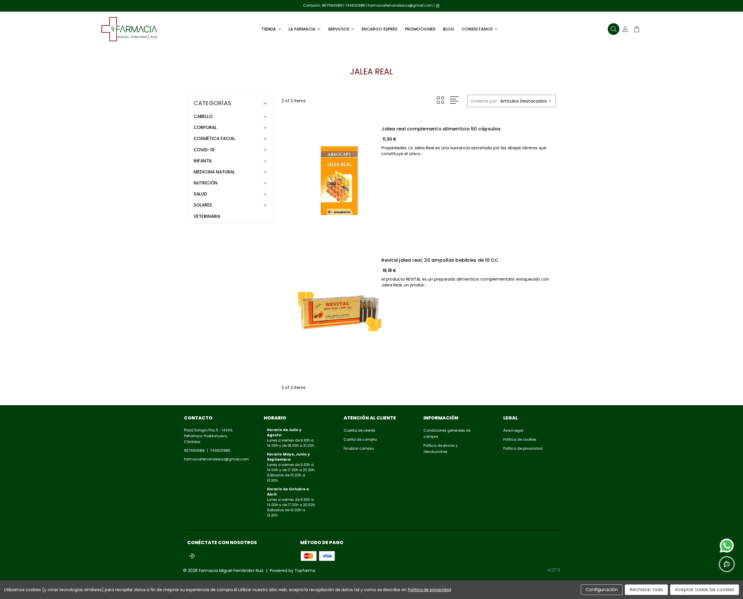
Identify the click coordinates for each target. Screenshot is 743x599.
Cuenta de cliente (359, 430)
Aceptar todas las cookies (704, 589)
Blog (448, 29)
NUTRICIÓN (205, 183)
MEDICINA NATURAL (214, 172)
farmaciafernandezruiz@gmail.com (400, 5)
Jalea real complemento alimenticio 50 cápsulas (441, 129)
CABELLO (203, 116)
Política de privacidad (523, 448)
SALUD (200, 194)
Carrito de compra (360, 439)
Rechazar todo (646, 589)
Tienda (269, 29)
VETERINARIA (207, 216)
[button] (613, 29)
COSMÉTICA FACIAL (214, 138)
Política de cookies (519, 439)
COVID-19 (204, 150)
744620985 (355, 5)
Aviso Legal (513, 430)
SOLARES (203, 205)
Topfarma (305, 570)
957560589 (332, 5)
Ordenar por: (484, 101)
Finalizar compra (359, 448)
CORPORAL (205, 127)
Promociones (420, 29)
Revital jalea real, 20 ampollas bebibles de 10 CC (439, 260)
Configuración (602, 589)
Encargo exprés (379, 29)
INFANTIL (203, 161)
